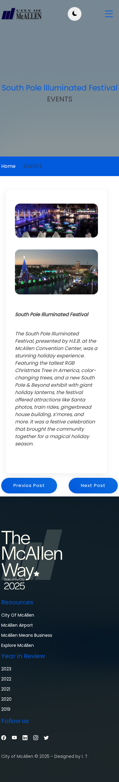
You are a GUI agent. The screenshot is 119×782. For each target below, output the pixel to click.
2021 (5, 689)
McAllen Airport (17, 625)
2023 (6, 669)
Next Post (93, 485)
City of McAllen (17, 615)
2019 (5, 709)
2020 (6, 699)
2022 (6, 679)
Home (8, 166)
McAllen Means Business (26, 635)
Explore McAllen (17, 645)
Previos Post (29, 485)
